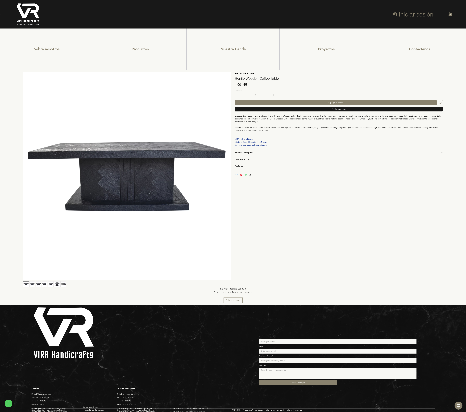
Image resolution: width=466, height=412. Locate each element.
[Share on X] (250, 174)
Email (262, 346)
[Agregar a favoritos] (440, 102)
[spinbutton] (255, 95)
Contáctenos (419, 49)
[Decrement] (236, 95)
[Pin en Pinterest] (241, 174)
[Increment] (273, 95)
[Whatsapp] (8, 403)
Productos (140, 49)
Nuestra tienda (233, 49)
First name (263, 337)
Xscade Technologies (292, 410)
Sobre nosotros (46, 49)
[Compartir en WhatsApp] (245, 174)
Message (263, 365)
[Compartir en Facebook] (236, 174)
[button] (450, 14)
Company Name (266, 356)
